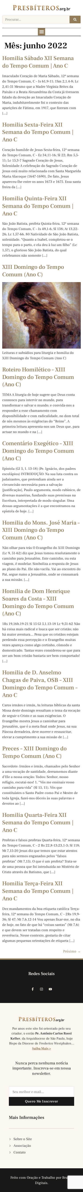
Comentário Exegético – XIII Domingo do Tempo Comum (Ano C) (38, 451)
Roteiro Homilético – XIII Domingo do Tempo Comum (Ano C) (38, 377)
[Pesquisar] (75, 19)
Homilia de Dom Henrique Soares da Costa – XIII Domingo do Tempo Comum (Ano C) (38, 602)
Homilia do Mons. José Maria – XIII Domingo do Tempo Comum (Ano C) (41, 530)
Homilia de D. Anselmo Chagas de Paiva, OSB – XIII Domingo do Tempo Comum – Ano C (39, 684)
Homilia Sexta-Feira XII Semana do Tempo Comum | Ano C (37, 132)
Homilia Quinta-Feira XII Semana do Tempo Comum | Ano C (37, 206)
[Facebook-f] (32, 989)
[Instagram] (41, 989)
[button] (41, 31)
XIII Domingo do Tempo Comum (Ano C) (33, 270)
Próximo (72, 951)
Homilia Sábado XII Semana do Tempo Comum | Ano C (38, 62)
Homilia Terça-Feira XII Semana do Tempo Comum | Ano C (37, 891)
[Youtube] (50, 989)
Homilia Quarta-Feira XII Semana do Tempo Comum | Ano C (37, 822)
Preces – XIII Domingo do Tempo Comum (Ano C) (34, 752)
